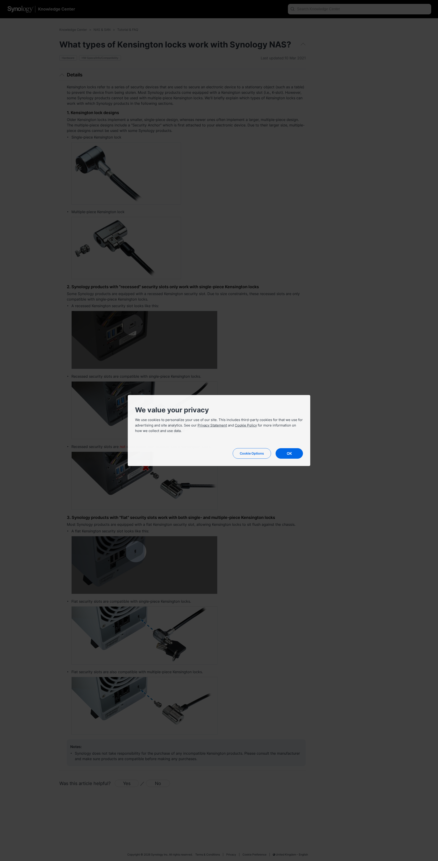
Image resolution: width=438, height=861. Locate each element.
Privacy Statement (212, 425)
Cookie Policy (246, 425)
